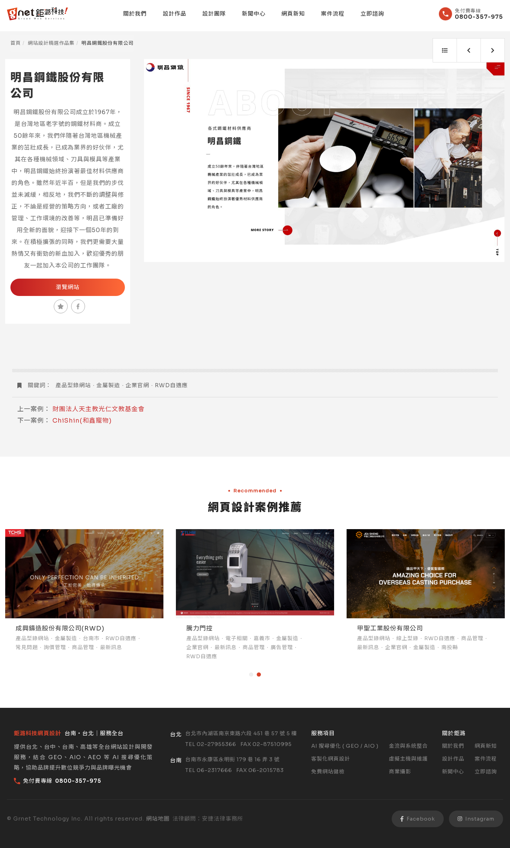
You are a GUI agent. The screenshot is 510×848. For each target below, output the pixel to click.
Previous (157, 160)
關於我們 (135, 14)
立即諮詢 (372, 14)
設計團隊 (214, 14)
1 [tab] (251, 674)
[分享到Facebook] (78, 306)
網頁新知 (293, 14)
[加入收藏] (61, 306)
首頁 (15, 43)
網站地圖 (158, 818)
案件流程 (333, 14)
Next (491, 160)
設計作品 (174, 14)
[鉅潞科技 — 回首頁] (37, 13)
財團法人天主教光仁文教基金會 (98, 409)
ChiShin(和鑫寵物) (82, 420)
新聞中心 (253, 14)
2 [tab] (259, 674)
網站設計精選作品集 (51, 43)
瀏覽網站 (67, 287)
